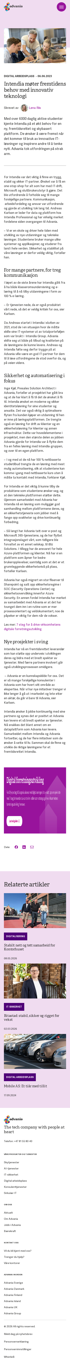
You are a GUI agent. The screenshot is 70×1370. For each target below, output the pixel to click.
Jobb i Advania (12, 1225)
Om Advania (11, 1218)
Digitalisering (15, 936)
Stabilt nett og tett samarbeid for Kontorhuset (29, 947)
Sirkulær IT (10, 1193)
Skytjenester (11, 1162)
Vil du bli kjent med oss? (17, 1250)
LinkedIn (24, 847)
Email (32, 847)
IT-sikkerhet (14, 1006)
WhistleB (9, 1356)
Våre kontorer (12, 1263)
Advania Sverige (13, 1282)
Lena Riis (35, 108)
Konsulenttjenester (15, 1187)
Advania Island (12, 1301)
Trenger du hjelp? (14, 1257)
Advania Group (12, 1313)
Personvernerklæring (16, 1341)
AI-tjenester (11, 1168)
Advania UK (10, 1307)
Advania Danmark (14, 1288)
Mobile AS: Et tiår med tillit (25, 1086)
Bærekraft (10, 1231)
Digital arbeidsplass (19, 76)
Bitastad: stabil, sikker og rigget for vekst (31, 1018)
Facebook (17, 847)
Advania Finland (13, 1295)
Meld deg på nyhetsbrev (18, 1334)
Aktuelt (8, 1212)
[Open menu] (61, 7)
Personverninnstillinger (17, 1349)
